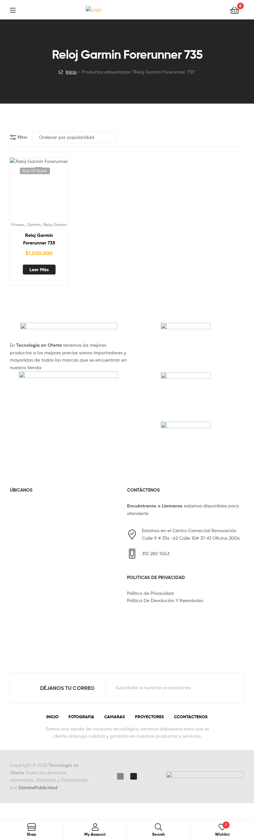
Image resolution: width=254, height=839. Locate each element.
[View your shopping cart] (234, 9)
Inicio (71, 72)
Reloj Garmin (55, 224)
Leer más (39, 270)
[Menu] (17, 9)
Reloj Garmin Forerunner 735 (39, 239)
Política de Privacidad (150, 593)
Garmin (34, 224)
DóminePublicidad (38, 787)
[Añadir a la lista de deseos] (23, 189)
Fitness (17, 224)
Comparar (39, 189)
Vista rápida (55, 189)
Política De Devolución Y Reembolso (165, 600)
